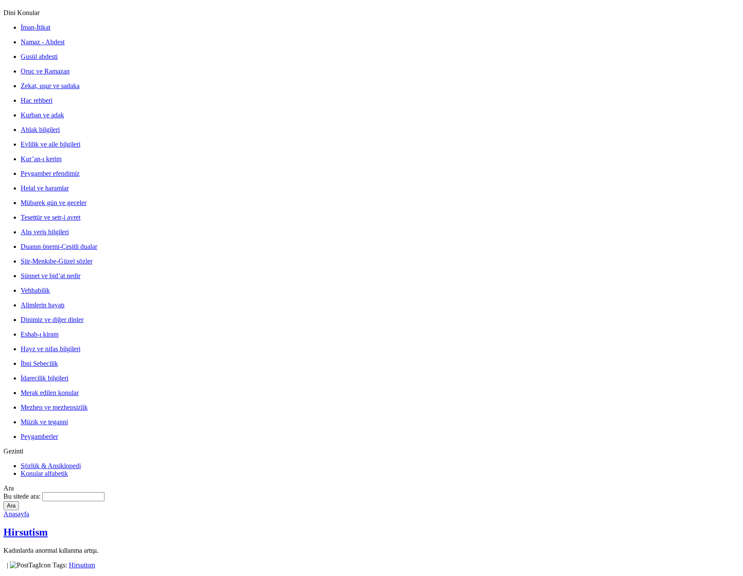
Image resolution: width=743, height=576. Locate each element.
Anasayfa (16, 514)
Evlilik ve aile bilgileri (50, 144)
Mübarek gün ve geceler (53, 202)
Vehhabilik (35, 290)
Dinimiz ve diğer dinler (52, 319)
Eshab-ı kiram (39, 334)
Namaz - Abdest (42, 42)
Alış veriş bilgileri (45, 232)
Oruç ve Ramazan (45, 71)
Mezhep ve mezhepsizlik (54, 407)
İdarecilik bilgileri (44, 378)
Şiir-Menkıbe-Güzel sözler (56, 261)
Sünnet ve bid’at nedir (50, 275)
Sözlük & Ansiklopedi (51, 465)
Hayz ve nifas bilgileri (50, 348)
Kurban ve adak (42, 115)
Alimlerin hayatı (42, 305)
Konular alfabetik (44, 473)
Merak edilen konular (50, 392)
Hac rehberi (36, 100)
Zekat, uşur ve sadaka (50, 85)
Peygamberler (39, 436)
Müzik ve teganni (44, 422)
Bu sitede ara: (22, 496)
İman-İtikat (35, 27)
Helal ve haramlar (45, 188)
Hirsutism (25, 532)
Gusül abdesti (39, 56)
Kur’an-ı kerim (41, 158)
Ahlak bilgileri (40, 129)
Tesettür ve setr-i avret (50, 217)
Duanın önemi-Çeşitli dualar (59, 246)
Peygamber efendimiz (50, 173)
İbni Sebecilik (39, 363)
